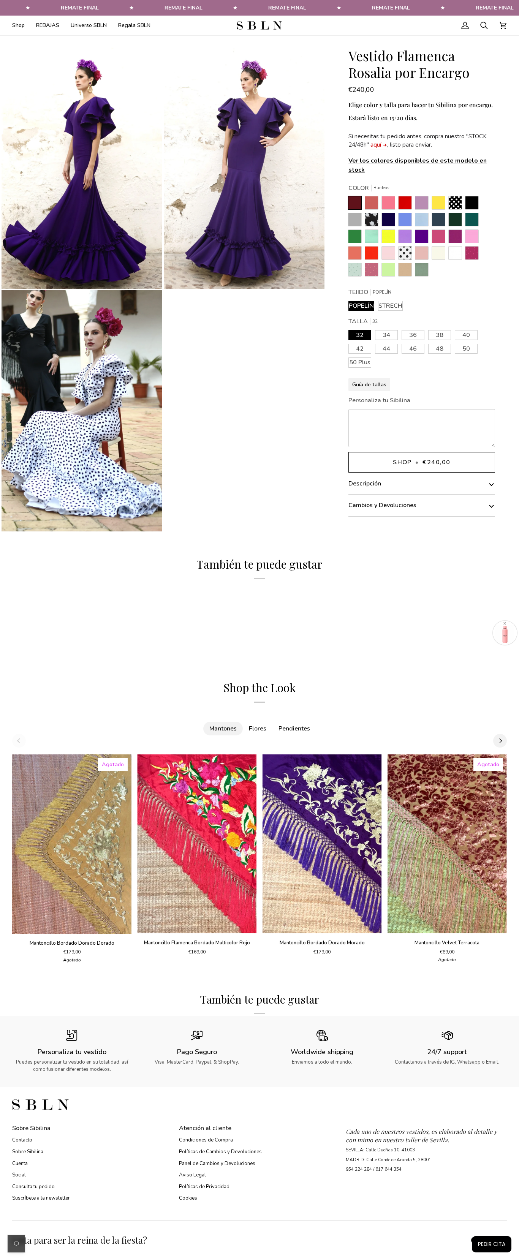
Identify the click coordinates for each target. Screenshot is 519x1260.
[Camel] (407, 271)
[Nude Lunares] (373, 271)
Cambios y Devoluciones (382, 505)
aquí (375, 145)
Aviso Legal (192, 1174)
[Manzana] (390, 271)
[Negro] (473, 204)
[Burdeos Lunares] (473, 255)
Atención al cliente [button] (205, 1128)
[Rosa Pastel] (390, 255)
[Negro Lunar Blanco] (457, 204)
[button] (21, 25)
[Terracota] (373, 204)
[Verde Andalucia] (356, 238)
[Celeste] (423, 221)
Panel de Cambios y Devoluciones (217, 1163)
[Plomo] (440, 221)
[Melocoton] (356, 255)
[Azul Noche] (390, 221)
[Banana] (440, 204)
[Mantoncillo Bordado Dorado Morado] (322, 843)
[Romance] (423, 204)
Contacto (22, 1140)
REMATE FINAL (80, 7)
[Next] (500, 741)
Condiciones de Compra (206, 1140)
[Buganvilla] (457, 238)
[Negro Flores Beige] (373, 221)
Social (19, 1174)
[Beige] (440, 255)
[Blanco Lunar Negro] (407, 255)
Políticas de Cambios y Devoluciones (220, 1151)
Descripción (364, 483)
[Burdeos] (356, 204)
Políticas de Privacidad (204, 1186)
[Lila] (407, 238)
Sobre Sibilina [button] (31, 1128)
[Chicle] (473, 238)
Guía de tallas (369, 384)
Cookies (188, 1198)
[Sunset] (390, 204)
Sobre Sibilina (27, 1151)
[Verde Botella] (457, 221)
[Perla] (356, 221)
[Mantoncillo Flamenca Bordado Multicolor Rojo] (196, 843)
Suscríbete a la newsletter (41, 1198)
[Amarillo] (390, 238)
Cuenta (20, 1163)
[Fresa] (440, 238)
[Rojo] (373, 255)
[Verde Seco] (421, 271)
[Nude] (423, 255)
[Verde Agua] (373, 238)
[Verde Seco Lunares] (356, 271)
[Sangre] (407, 204)
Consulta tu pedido (33, 1186)
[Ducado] (407, 221)
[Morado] (423, 238)
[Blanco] (457, 255)
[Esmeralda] (473, 221)
